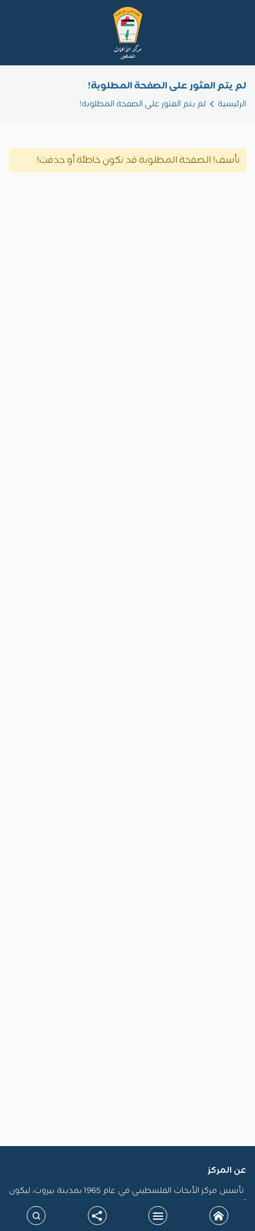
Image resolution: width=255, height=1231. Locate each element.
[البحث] (36, 1215)
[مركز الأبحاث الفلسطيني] (127, 32)
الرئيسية (232, 104)
